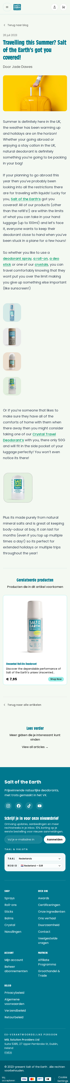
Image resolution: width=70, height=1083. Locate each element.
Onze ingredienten (51, 911)
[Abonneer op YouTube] (39, 806)
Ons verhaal (47, 918)
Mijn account (13, 960)
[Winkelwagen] (63, 7)
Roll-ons (10, 905)
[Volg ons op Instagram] (8, 806)
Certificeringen (49, 905)
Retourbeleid (13, 1017)
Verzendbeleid (15, 1010)
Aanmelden (55, 839)
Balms (8, 918)
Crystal (9, 925)
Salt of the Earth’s (26, 199)
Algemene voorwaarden (14, 1001)
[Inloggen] (54, 7)
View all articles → (35, 747)
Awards (43, 898)
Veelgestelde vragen (47, 940)
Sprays (9, 898)
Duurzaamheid (48, 925)
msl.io (8, 1052)
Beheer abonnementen (16, 969)
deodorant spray (17, 258)
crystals (41, 264)
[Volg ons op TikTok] (29, 806)
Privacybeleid (14, 993)
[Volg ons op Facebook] (18, 806)
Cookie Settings (62, 1079)
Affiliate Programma (47, 962)
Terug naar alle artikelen (24, 705)
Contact (44, 932)
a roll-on (40, 258)
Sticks (8, 911)
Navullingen (12, 932)
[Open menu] (7, 7)
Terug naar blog (17, 25)
